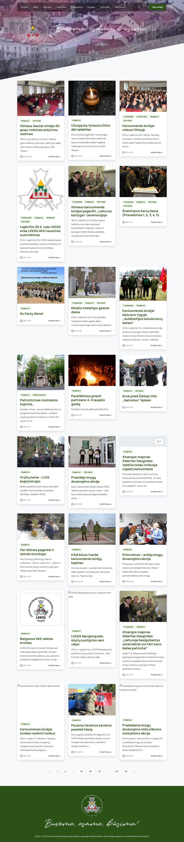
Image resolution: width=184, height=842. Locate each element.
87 (100, 771)
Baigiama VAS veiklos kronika (36, 640)
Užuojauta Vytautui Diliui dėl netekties (90, 127)
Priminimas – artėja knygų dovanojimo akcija (142, 556)
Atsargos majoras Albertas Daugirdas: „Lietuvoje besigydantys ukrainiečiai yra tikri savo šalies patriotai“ (141, 640)
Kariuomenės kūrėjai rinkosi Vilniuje (138, 127)
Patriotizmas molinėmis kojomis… (39, 402)
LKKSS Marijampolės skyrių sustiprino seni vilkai (87, 640)
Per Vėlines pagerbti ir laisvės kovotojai (37, 552)
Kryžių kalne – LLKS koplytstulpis (34, 479)
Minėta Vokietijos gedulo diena (90, 310)
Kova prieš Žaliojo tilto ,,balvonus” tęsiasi (139, 398)
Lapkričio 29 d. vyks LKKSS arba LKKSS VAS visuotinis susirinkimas (40, 231)
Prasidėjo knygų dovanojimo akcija (85, 479)
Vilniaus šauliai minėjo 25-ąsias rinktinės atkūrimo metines (40, 130)
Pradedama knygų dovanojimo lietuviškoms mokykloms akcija (141, 729)
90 (126, 771)
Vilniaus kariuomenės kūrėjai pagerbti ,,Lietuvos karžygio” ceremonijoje (91, 211)
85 (81, 771)
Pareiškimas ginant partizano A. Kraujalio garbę (88, 400)
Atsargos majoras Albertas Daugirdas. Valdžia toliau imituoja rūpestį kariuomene (139, 463)
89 (117, 771)
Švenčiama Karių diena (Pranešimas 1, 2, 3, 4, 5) (140, 213)
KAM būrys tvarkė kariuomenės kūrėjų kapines (86, 558)
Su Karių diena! (32, 313)
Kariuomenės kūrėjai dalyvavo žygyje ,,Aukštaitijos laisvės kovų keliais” (142, 316)
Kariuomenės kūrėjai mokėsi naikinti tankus (37, 731)
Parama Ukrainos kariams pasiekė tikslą (91, 727)
